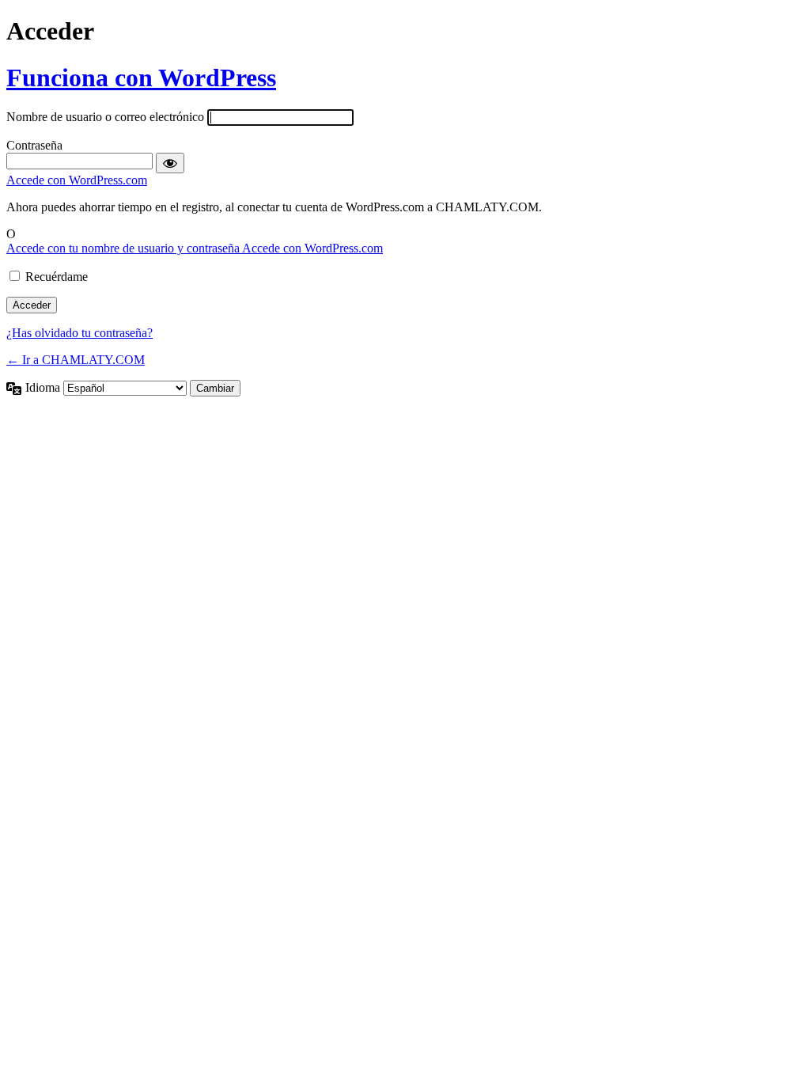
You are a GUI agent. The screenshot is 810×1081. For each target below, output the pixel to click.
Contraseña (34, 145)
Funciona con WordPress (141, 77)
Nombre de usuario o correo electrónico (105, 116)
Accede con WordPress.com (76, 180)
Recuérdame (56, 276)
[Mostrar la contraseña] (170, 163)
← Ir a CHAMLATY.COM (75, 359)
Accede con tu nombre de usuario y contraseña (124, 248)
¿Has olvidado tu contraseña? (79, 332)
